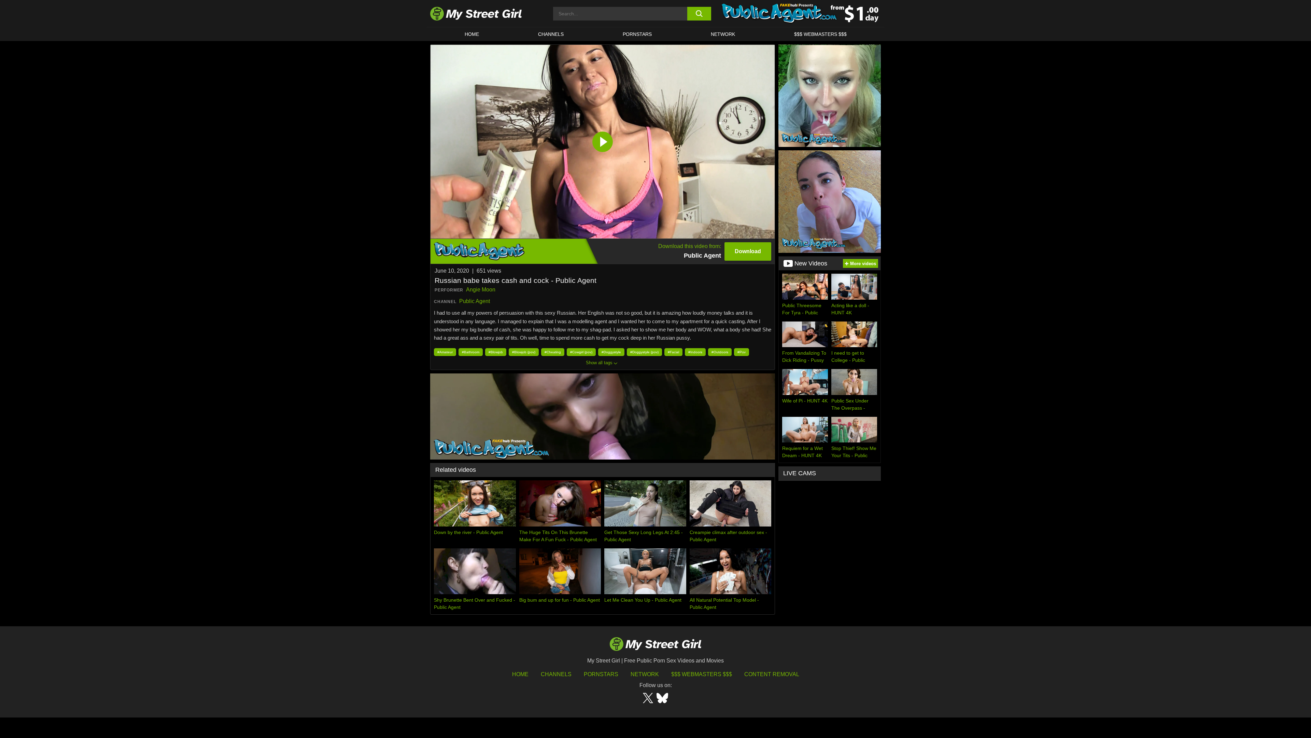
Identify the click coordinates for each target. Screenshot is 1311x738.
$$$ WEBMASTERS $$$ (820, 34)
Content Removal (771, 674)
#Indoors (695, 352)
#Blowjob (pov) (523, 352)
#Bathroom (470, 352)
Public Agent (474, 301)
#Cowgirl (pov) (581, 352)
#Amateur (445, 352)
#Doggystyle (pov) (644, 352)
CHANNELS (551, 34)
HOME (472, 34)
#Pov (741, 352)
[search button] (699, 13)
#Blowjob (496, 352)
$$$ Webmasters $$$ (701, 674)
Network (723, 34)
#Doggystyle (611, 352)
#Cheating (553, 352)
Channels (556, 674)
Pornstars (637, 34)
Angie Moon (480, 289)
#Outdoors (719, 352)
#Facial (673, 352)
